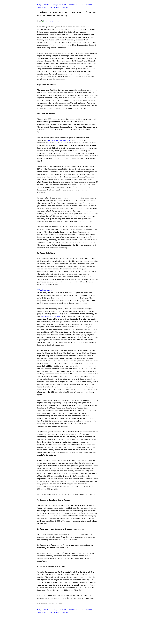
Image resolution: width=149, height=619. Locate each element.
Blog (39, 4)
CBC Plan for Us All (50, 316)
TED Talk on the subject (58, 140)
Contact (65, 7)
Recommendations (76, 4)
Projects (42, 7)
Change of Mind (59, 4)
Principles (54, 7)
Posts (46, 4)
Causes (89, 4)
